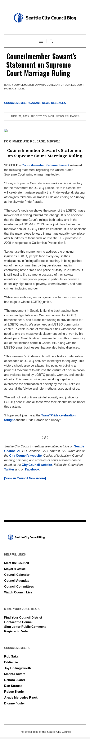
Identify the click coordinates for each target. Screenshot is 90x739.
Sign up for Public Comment (25, 626)
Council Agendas (16, 580)
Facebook (32, 469)
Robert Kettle (14, 691)
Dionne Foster (14, 703)
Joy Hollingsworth (17, 668)
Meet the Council (16, 563)
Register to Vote (16, 631)
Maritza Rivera (14, 674)
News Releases (54, 103)
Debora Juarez (15, 680)
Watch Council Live (18, 592)
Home (7, 85)
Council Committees (19, 586)
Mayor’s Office (15, 569)
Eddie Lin (11, 662)
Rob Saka (11, 656)
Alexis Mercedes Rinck (20, 697)
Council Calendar (17, 574)
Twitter (9, 469)
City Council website (37, 464)
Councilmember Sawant (22, 103)
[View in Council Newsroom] (25, 478)
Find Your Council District (23, 617)
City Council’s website (25, 455)
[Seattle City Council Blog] (45, 18)
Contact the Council (18, 622)
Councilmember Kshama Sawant (45, 165)
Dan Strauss (13, 685)
